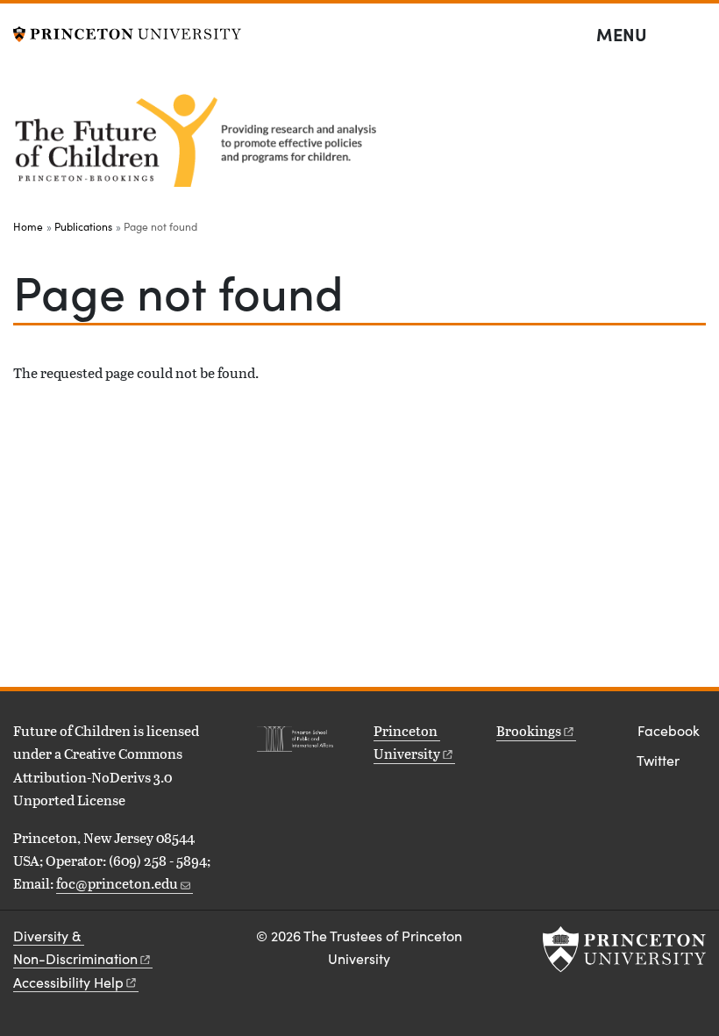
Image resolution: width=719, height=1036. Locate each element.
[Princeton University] (127, 32)
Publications (83, 226)
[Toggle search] (694, 35)
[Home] (199, 137)
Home (28, 226)
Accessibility (68, 982)
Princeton (407, 741)
